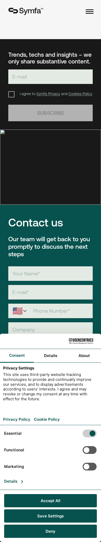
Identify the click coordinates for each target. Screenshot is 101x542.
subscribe (50, 113)
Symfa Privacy (48, 94)
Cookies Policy (80, 94)
